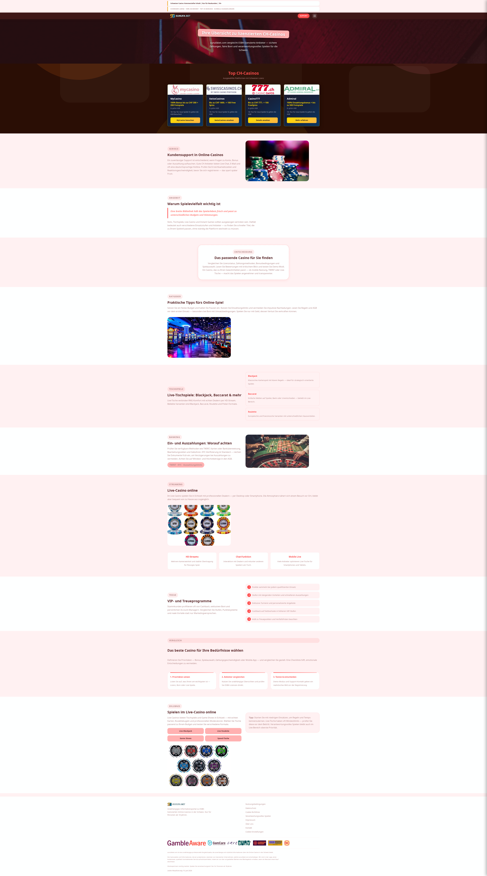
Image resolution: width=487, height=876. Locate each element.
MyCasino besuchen (185, 120)
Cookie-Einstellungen (255, 832)
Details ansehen (263, 120)
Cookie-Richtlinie (253, 812)
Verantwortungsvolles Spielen (258, 816)
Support (303, 16)
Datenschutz (251, 808)
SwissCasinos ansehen (224, 120)
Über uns (249, 824)
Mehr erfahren (301, 120)
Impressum (250, 820)
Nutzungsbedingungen (256, 804)
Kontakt (249, 828)
